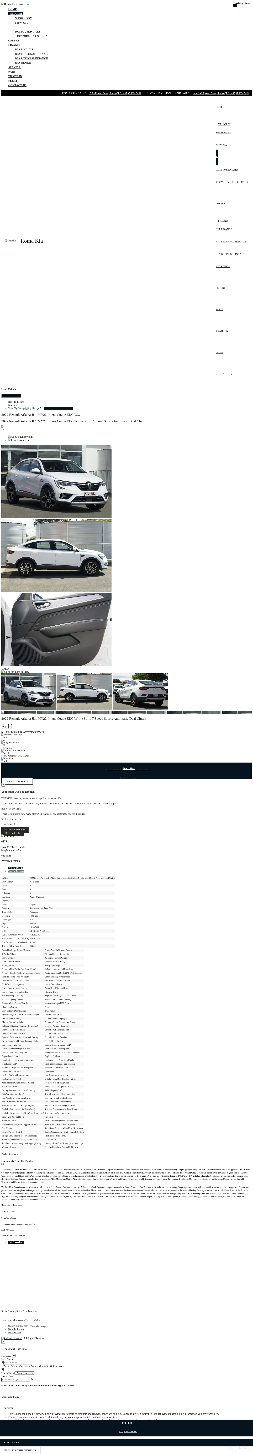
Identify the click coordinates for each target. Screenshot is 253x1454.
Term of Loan (7, 1373)
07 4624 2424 (242, 93)
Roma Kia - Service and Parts (169, 93)
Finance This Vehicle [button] (17, 781)
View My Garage (40, 408)
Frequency (6, 1356)
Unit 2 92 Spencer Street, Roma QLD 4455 (214, 93)
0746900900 (128, 1423)
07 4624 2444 (134, 93)
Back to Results (12, 833)
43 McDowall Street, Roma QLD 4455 (108, 93)
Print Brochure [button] (30, 1311)
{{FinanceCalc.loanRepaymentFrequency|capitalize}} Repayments (32, 1366)
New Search (14, 405)
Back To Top (14, 1332)
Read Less (17, 1205)
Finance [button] (14, 45)
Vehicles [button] (15, 13)
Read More (6, 1205)
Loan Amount (7, 1359)
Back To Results (16, 402)
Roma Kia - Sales (74, 93)
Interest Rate (7, 1376)
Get (16, 1242)
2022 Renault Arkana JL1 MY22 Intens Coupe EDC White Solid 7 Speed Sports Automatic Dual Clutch (73, 421)
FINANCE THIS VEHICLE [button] (20, 1450)
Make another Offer (15, 829)
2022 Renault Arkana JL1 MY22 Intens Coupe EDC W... (40, 414)
